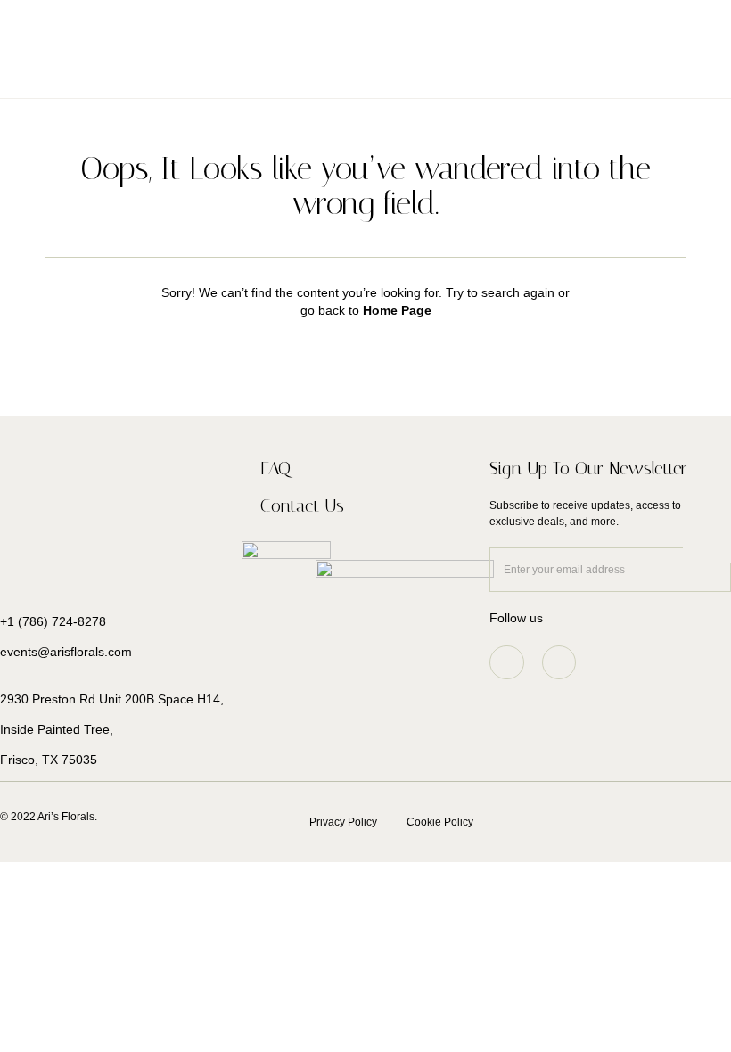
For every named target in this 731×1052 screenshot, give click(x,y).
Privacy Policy (343, 822)
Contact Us (302, 505)
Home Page (397, 310)
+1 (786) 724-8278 (53, 621)
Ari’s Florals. (68, 816)
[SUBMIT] (707, 577)
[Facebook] (559, 662)
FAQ (275, 468)
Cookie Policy (440, 822)
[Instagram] (506, 662)
